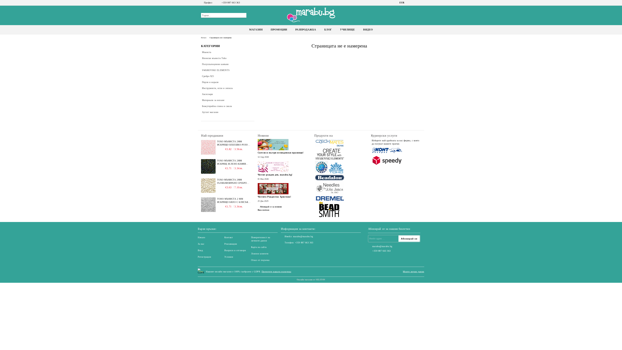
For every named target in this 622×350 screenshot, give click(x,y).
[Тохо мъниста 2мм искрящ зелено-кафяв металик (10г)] (208, 166)
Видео (368, 29)
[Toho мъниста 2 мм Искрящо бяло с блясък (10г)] (208, 204)
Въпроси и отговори (235, 250)
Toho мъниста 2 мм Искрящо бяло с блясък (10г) (232, 201)
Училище (347, 29)
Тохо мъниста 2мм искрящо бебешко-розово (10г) (234, 143)
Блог (328, 29)
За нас (201, 244)
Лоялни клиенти (260, 253)
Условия (228, 257)
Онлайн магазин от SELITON (311, 280)
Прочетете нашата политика (276, 271)
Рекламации (230, 244)
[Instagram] (414, 3)
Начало (203, 38)
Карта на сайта (259, 247)
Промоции (279, 29)
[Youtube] (297, 249)
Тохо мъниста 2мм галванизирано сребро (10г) (232, 182)
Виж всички (263, 210)
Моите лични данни (413, 271)
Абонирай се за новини (271, 207)
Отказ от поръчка (260, 260)
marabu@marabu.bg (303, 236)
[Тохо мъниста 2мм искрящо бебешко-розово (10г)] (208, 147)
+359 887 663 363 (231, 2)
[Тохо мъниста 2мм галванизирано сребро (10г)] (208, 185)
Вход (200, 250)
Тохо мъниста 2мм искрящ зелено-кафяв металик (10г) (231, 162)
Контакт (228, 237)
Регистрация (204, 257)
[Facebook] (409, 3)
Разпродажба (305, 29)
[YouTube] (419, 3)
